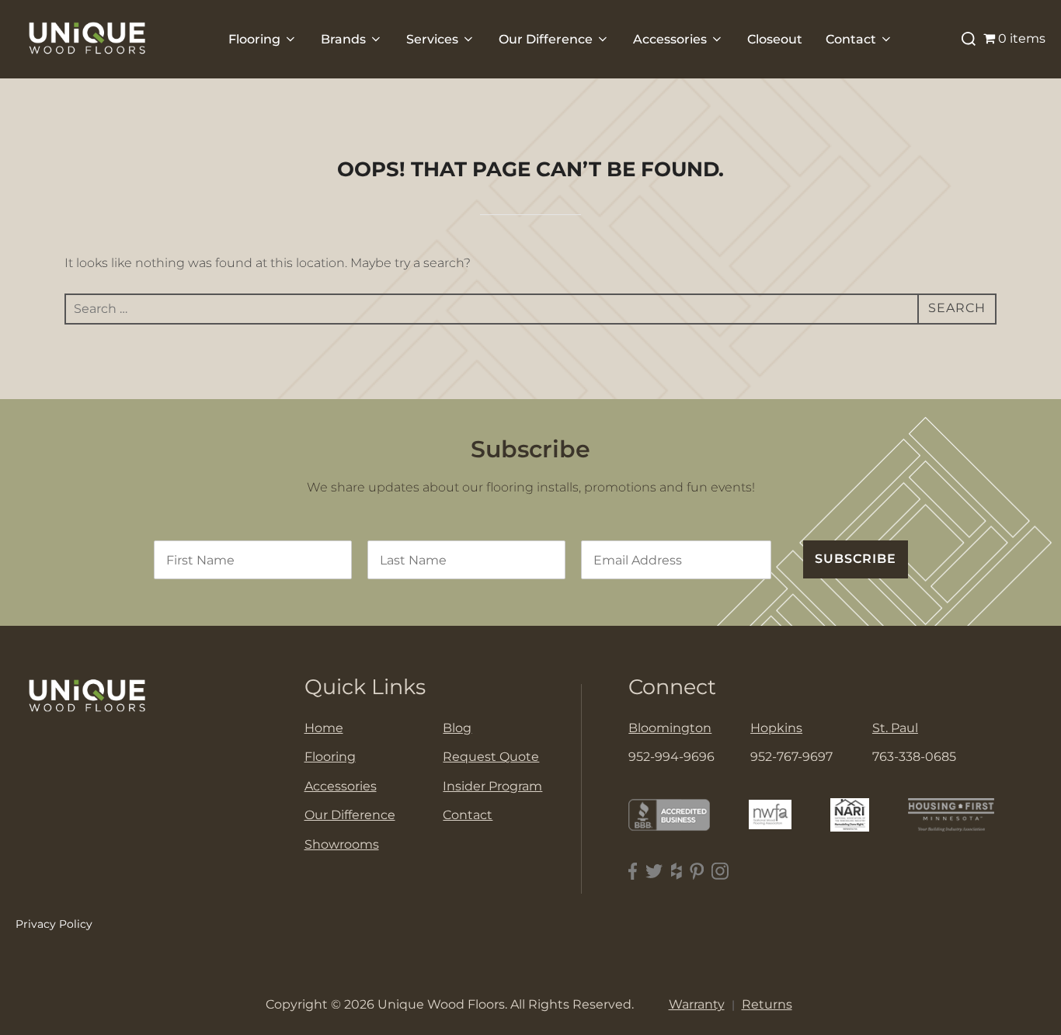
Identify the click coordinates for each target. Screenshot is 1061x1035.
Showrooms (341, 844)
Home (323, 728)
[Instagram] (720, 871)
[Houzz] (676, 871)
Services (432, 39)
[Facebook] (633, 871)
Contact (851, 39)
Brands (343, 39)
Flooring (254, 39)
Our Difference (546, 39)
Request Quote (491, 756)
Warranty (697, 1004)
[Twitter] (654, 871)
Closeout (774, 39)
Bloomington (669, 728)
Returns (767, 1004)
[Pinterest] (697, 871)
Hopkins (776, 728)
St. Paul (895, 728)
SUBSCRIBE (855, 558)
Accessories (670, 39)
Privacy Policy (54, 924)
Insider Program (492, 786)
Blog (457, 728)
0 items (1021, 38)
